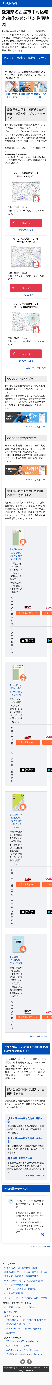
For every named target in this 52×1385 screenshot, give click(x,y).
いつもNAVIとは (12, 1267)
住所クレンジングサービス (19, 1345)
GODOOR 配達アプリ (37, 1320)
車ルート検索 (23, 1272)
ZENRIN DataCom (32, 1367)
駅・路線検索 (10, 1280)
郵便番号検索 (32, 1276)
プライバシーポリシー (25, 1307)
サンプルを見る (26, 229)
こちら (29, 148)
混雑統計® (11, 1354)
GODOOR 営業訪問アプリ (19, 1324)
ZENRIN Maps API (15, 1341)
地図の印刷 (9, 1272)
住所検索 (19, 1276)
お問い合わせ (40, 1297)
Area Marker (32, 1341)
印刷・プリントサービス (11, 96)
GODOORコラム (14, 1328)
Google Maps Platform (30, 1354)
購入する (26, 222)
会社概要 (8, 1307)
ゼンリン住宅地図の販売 (31, 1280)
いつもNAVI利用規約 (14, 1293)
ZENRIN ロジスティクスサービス (22, 1349)
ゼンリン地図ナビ (33, 1328)
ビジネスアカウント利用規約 (18, 1297)
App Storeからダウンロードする (27, 640)
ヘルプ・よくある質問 (15, 1289)
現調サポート (12, 1332)
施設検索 (8, 1276)
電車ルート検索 (39, 1272)
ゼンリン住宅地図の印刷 (16, 1284)
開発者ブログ (10, 1311)
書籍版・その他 (40, 96)
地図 (35, 1267)
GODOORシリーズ (26, 96)
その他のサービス (36, 1175)
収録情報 (32, 1289)
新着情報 (26, 1267)
